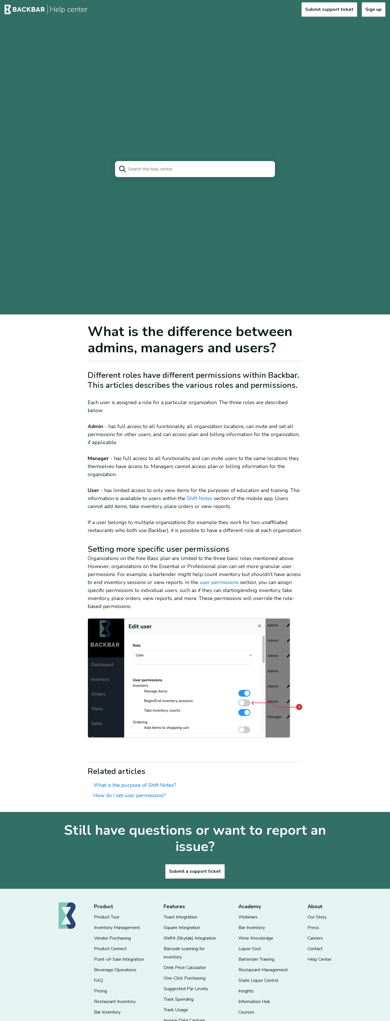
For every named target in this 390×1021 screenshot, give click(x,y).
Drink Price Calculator (185, 967)
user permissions (220, 582)
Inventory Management (117, 927)
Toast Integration (180, 917)
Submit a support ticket (195, 871)
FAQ (98, 980)
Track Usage (176, 1010)
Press (313, 927)
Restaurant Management (263, 970)
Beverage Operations (115, 970)
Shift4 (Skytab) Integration (190, 938)
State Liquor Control (258, 980)
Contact (315, 949)
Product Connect (110, 949)
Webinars (248, 917)
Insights (246, 991)
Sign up (373, 9)
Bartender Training (256, 959)
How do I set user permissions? (129, 795)
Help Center (319, 959)
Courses (246, 1012)
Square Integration (182, 927)
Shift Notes (199, 498)
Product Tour (106, 917)
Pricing (100, 991)
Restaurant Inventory (115, 1001)
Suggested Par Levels (186, 989)
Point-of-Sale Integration (119, 959)
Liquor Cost (249, 949)
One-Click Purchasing (185, 978)
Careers (315, 938)
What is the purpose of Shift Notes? (134, 785)
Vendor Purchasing (112, 938)
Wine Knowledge (255, 938)
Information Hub (254, 1001)
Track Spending (179, 999)
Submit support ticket (329, 9)
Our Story (317, 917)
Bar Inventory (107, 1012)
